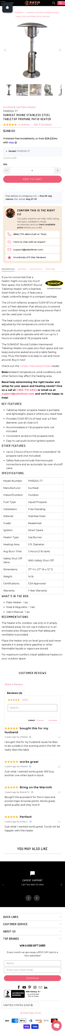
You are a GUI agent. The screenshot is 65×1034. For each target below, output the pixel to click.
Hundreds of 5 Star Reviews (29, 257)
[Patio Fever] (32, 3)
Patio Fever (35, 1013)
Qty (5, 164)
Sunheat (8, 107)
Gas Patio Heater (26, 107)
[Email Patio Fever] (40, 988)
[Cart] (61, 3)
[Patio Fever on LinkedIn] (46, 988)
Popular (40, 720)
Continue (32, 978)
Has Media (52, 720)
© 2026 (25, 1013)
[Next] (59, 50)
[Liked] (59, 736)
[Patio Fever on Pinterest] (29, 988)
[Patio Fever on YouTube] (24, 988)
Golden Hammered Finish (35, 366)
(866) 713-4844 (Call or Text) (29, 234)
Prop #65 (50, 269)
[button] (56, 1025)
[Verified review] (30, 737)
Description (8, 269)
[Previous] (5, 50)
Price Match (35, 269)
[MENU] (1, 3)
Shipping (22, 269)
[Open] (7, 7)
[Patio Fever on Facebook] (19, 988)
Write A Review (14, 684)
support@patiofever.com (28, 249)
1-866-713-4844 (26, 390)
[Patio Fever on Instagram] (35, 988)
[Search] (54, 3)
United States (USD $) (18, 1005)
